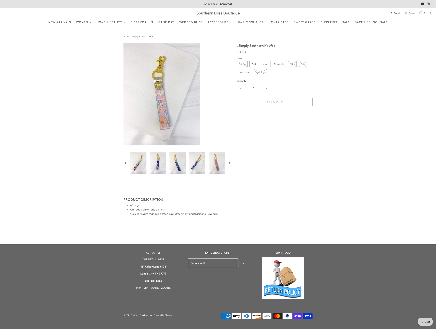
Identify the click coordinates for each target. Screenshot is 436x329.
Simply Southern (251, 22)
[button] (125, 163)
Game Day (166, 22)
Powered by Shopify (163, 315)
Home (126, 36)
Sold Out (275, 102)
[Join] (243, 263)
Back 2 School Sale (371, 22)
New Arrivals (59, 22)
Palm (292, 64)
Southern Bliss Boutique (218, 13)
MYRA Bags (280, 22)
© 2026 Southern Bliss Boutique (138, 315)
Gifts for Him (142, 22)
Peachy (242, 64)
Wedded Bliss (191, 22)
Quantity (241, 80)
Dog (302, 64)
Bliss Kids (329, 22)
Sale (346, 22)
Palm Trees (260, 72)
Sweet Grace (304, 22)
